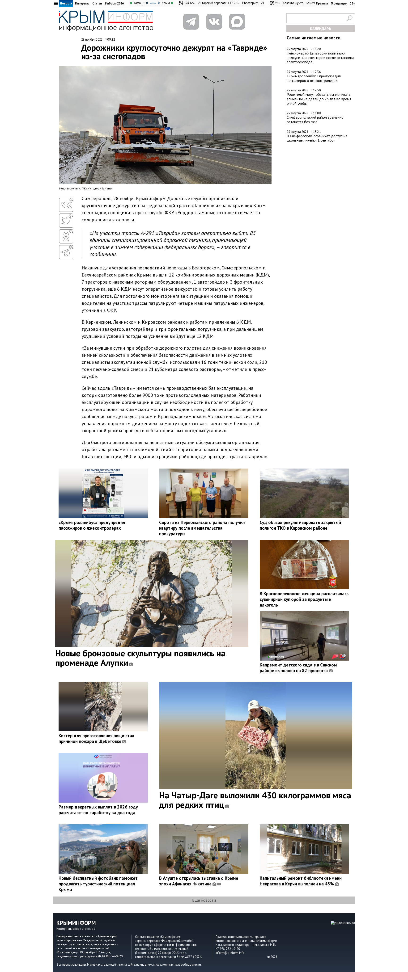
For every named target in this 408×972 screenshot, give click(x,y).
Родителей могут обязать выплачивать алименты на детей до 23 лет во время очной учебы (319, 98)
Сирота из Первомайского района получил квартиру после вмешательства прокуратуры (202, 528)
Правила (322, 3)
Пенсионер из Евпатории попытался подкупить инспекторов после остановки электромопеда (320, 57)
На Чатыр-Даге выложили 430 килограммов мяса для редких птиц (255, 799)
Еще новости (204, 900)
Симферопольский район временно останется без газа (315, 119)
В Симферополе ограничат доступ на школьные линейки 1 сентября (317, 138)
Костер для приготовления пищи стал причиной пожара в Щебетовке (96, 738)
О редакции (339, 3)
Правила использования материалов (241, 937)
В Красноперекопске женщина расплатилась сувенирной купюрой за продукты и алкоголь (304, 599)
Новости (66, 3)
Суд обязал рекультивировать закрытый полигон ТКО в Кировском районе (300, 525)
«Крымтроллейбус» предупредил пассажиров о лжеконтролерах (314, 78)
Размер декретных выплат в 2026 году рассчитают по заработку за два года (98, 809)
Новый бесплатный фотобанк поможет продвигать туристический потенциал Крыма (98, 883)
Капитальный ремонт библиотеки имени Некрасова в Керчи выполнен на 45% (301, 881)
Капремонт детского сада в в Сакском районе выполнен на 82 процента (298, 667)
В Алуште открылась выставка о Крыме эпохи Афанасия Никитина (198, 881)
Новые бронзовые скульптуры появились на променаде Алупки (140, 657)
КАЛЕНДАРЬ (320, 28)
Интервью (82, 3)
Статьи (97, 3)
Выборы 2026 (114, 3)
